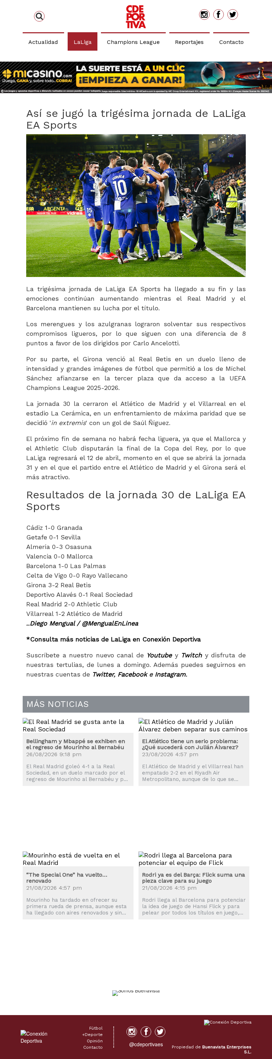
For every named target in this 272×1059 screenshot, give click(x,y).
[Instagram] (204, 14)
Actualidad (43, 42)
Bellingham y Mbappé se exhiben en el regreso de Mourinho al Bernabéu (75, 744)
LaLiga (83, 42)
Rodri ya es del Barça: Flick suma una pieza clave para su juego (193, 878)
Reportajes (189, 42)
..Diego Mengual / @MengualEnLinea (82, 623)
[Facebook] (218, 14)
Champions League (133, 42)
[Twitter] (233, 14)
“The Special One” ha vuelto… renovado (66, 878)
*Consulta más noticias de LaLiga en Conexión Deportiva (113, 639)
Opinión (95, 1040)
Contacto (231, 42)
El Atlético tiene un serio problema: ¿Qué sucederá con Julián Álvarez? (190, 744)
